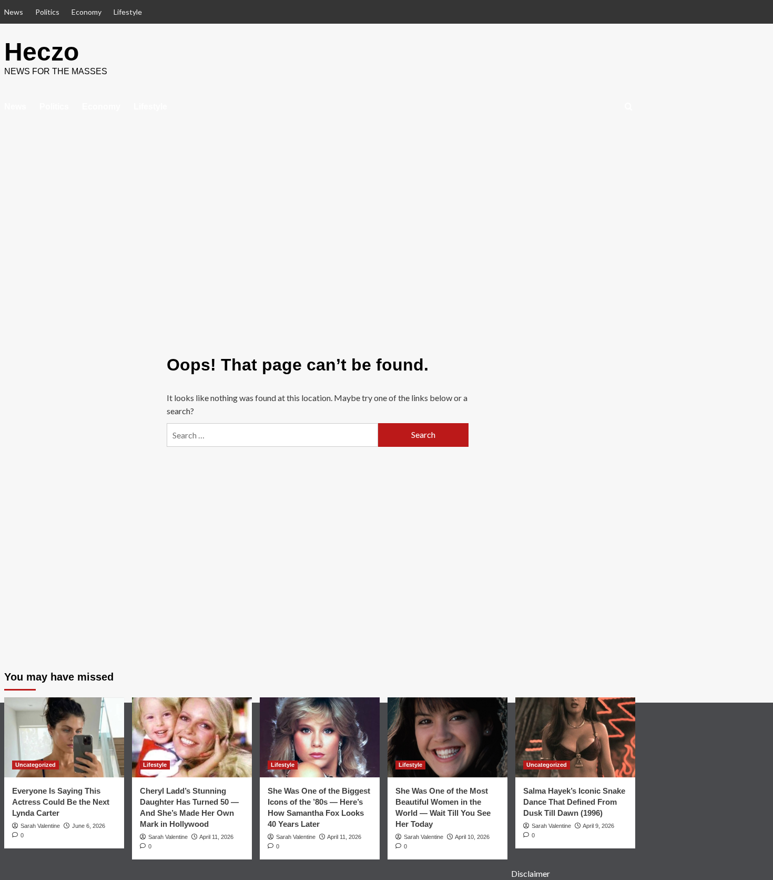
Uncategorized (35, 765)
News (13, 11)
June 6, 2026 (88, 826)
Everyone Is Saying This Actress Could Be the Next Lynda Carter (60, 801)
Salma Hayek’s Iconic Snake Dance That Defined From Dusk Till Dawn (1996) (574, 801)
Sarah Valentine (40, 826)
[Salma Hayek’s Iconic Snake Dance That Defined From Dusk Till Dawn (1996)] (575, 737)
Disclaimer (530, 873)
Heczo (41, 52)
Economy (86, 11)
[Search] (628, 107)
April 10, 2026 (472, 837)
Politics (47, 11)
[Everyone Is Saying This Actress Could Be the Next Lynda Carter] (64, 737)
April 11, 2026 (216, 837)
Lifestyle (128, 11)
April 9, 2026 (598, 826)
